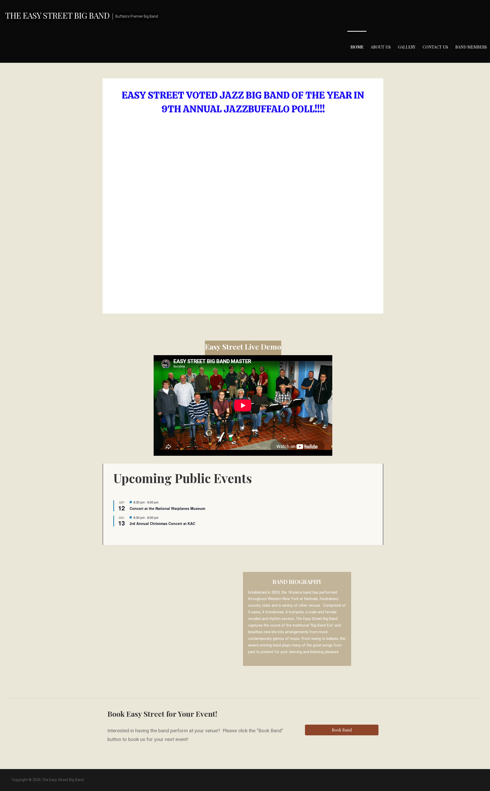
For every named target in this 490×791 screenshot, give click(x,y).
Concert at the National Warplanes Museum (167, 508)
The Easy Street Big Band (57, 15)
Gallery (406, 47)
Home (356, 47)
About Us (381, 47)
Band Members (471, 47)
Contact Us (435, 47)
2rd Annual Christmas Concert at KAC (162, 523)
